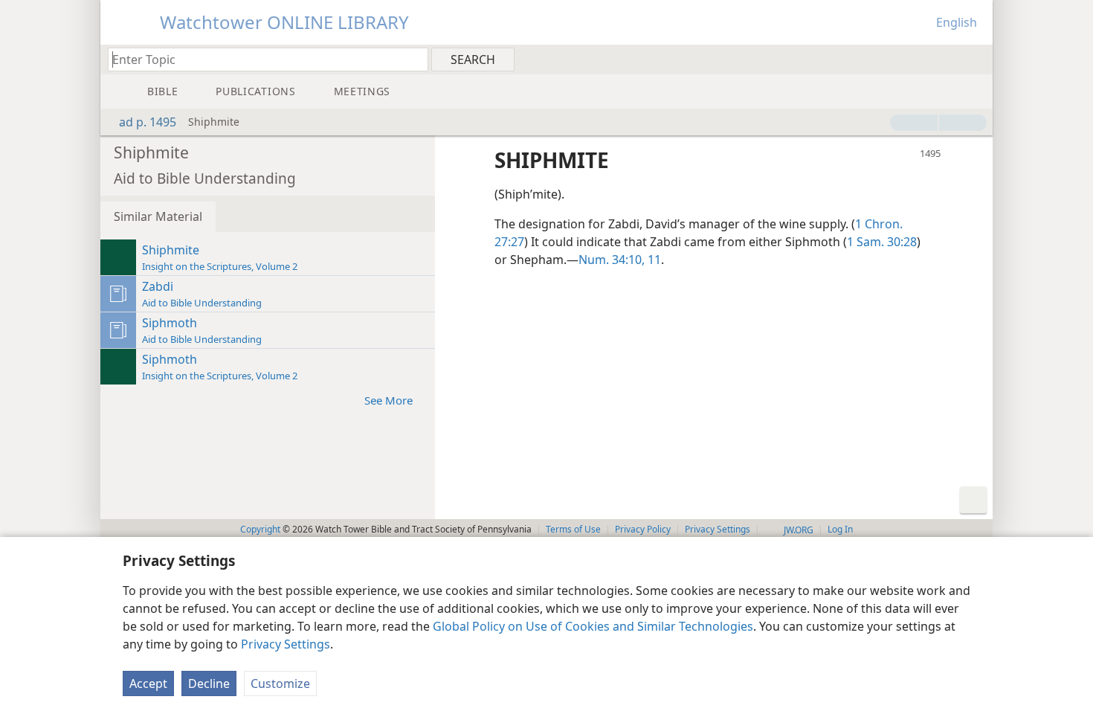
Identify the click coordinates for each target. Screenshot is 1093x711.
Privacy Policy (643, 529)
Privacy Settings (285, 644)
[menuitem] (976, 59)
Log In (840, 529)
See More (388, 400)
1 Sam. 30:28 (882, 242)
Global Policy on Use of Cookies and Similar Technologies (593, 626)
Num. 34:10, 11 (619, 259)
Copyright (260, 529)
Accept (148, 683)
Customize (280, 683)
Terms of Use (573, 529)
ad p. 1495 (147, 122)
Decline (209, 683)
